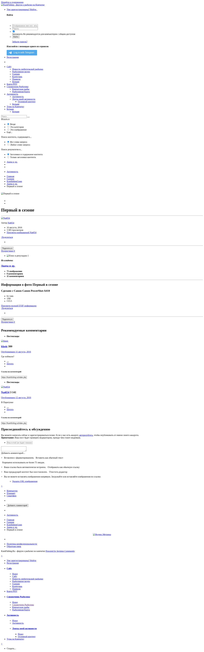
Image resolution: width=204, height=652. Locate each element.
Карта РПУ (12, 84)
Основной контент (27, 101)
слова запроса (18, 142)
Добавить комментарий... (13, 453)
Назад (15, 574)
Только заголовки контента (23, 157)
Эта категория (17, 127)
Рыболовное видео (21, 71)
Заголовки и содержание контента (26, 154)
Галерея (16, 74)
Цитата (10, 364)
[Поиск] (28, 117)
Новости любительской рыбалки (27, 69)
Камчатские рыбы (20, 89)
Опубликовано (16, 352)
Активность (12, 94)
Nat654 (11, 223)
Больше (15, 81)
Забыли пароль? (19, 41)
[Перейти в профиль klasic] (4, 341)
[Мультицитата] (8, 407)
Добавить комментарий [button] (17, 505)
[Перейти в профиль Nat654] (5, 218)
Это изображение (18, 130)
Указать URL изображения (24, 481)
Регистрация (13, 57)
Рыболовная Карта (21, 91)
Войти (15, 37)
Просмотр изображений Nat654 (21, 232)
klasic (4, 346)
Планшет (11, 493)
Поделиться (7, 237)
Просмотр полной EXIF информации (18, 306)
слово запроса (20, 145)
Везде (13, 124)
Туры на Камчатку (15, 106)
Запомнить (17, 34)
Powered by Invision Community (60, 551)
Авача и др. (8, 265)
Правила (16, 79)
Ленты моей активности (23, 99)
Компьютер (12, 491)
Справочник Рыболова (17, 86)
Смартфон (11, 496)
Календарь (17, 76)
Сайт (9, 66)
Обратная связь (14, 546)
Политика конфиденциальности (22, 544)
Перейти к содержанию (12, 2)
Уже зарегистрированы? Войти (22, 9)
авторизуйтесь (86, 435)
